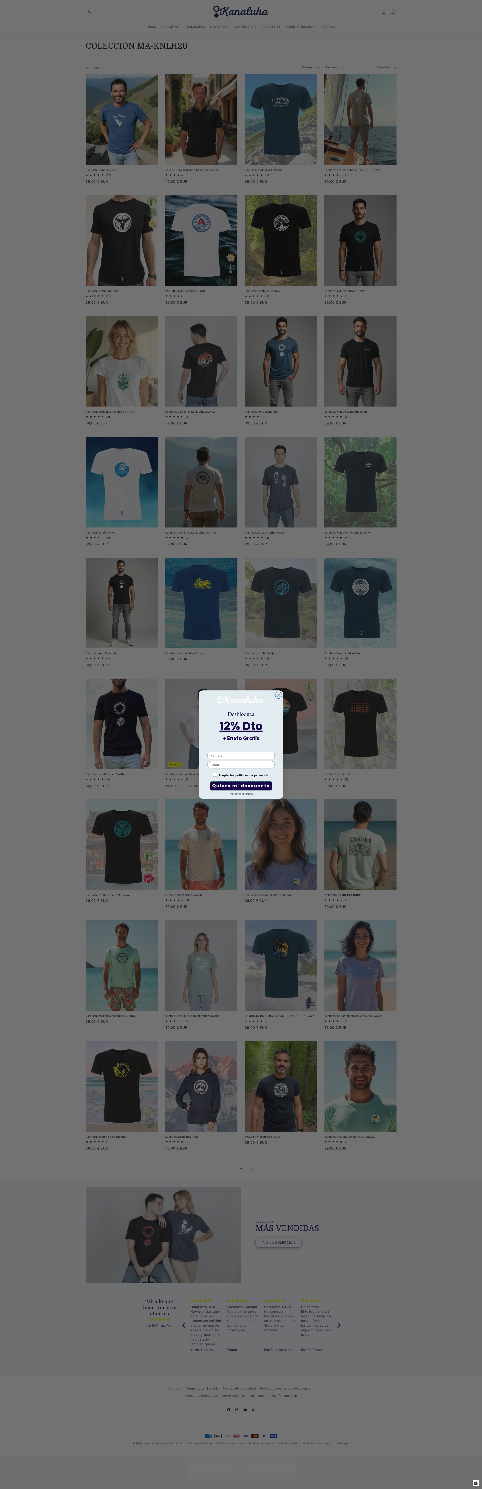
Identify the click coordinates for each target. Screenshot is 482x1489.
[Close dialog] (278, 695)
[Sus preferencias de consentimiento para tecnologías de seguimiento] (476, 1483)
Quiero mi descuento (241, 786)
